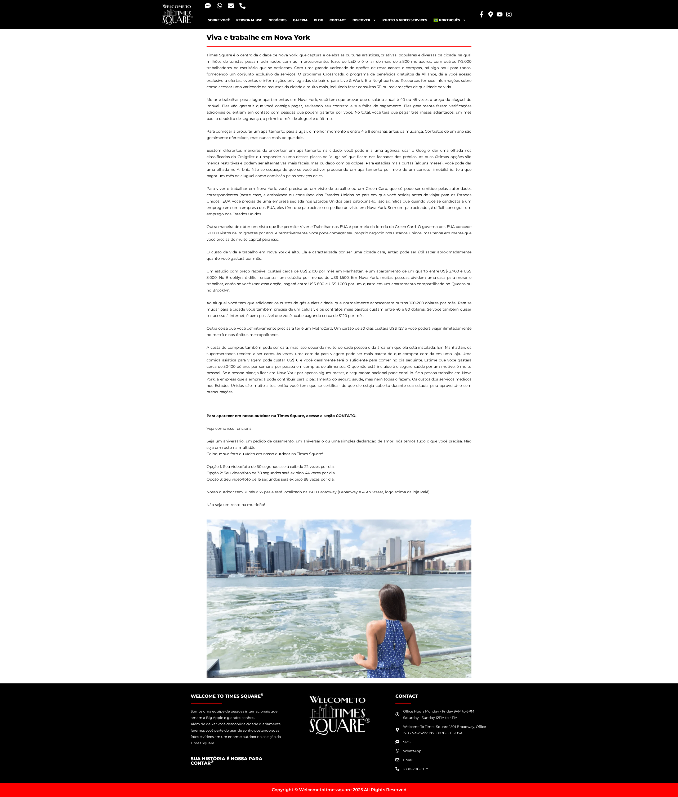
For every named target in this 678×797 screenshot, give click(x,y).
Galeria (300, 20)
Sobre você (219, 20)
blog (318, 20)
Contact (337, 20)
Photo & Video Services (404, 20)
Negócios (278, 20)
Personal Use (249, 20)
